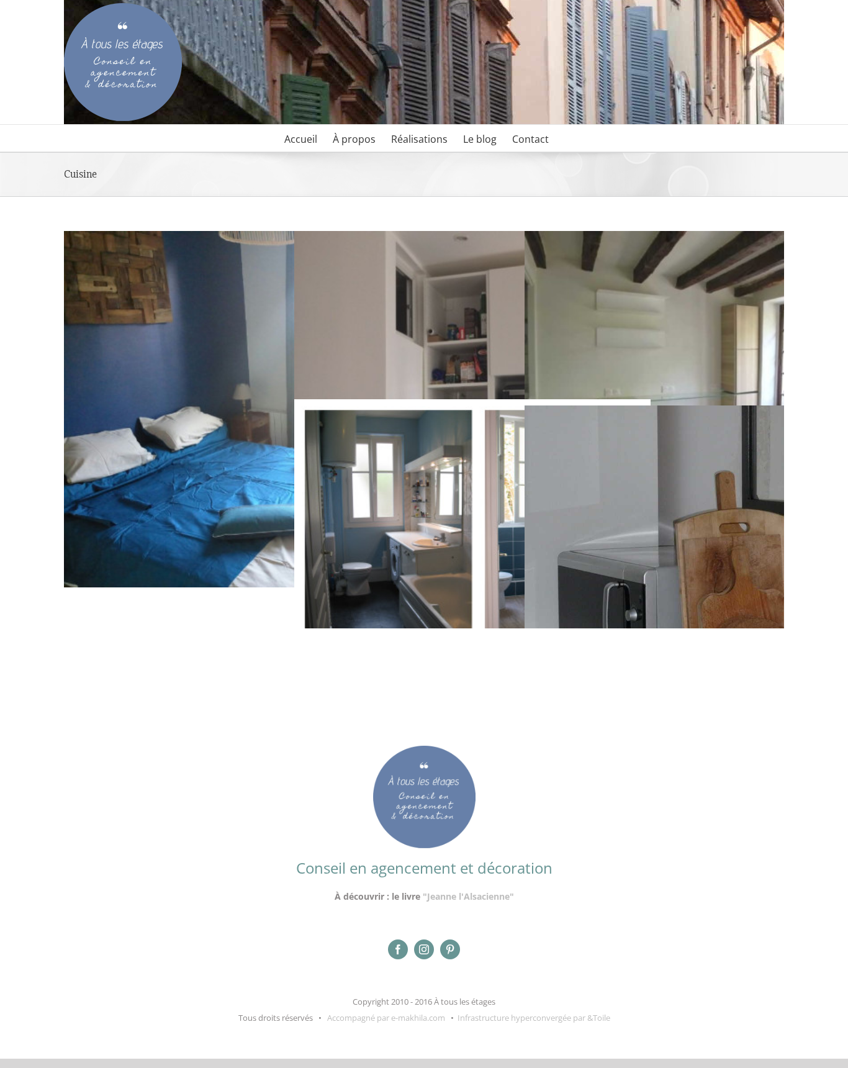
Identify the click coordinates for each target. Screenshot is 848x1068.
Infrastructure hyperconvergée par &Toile (534, 1017)
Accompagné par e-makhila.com (385, 1017)
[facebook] (398, 949)
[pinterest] (450, 949)
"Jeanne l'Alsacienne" (468, 896)
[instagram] (424, 949)
